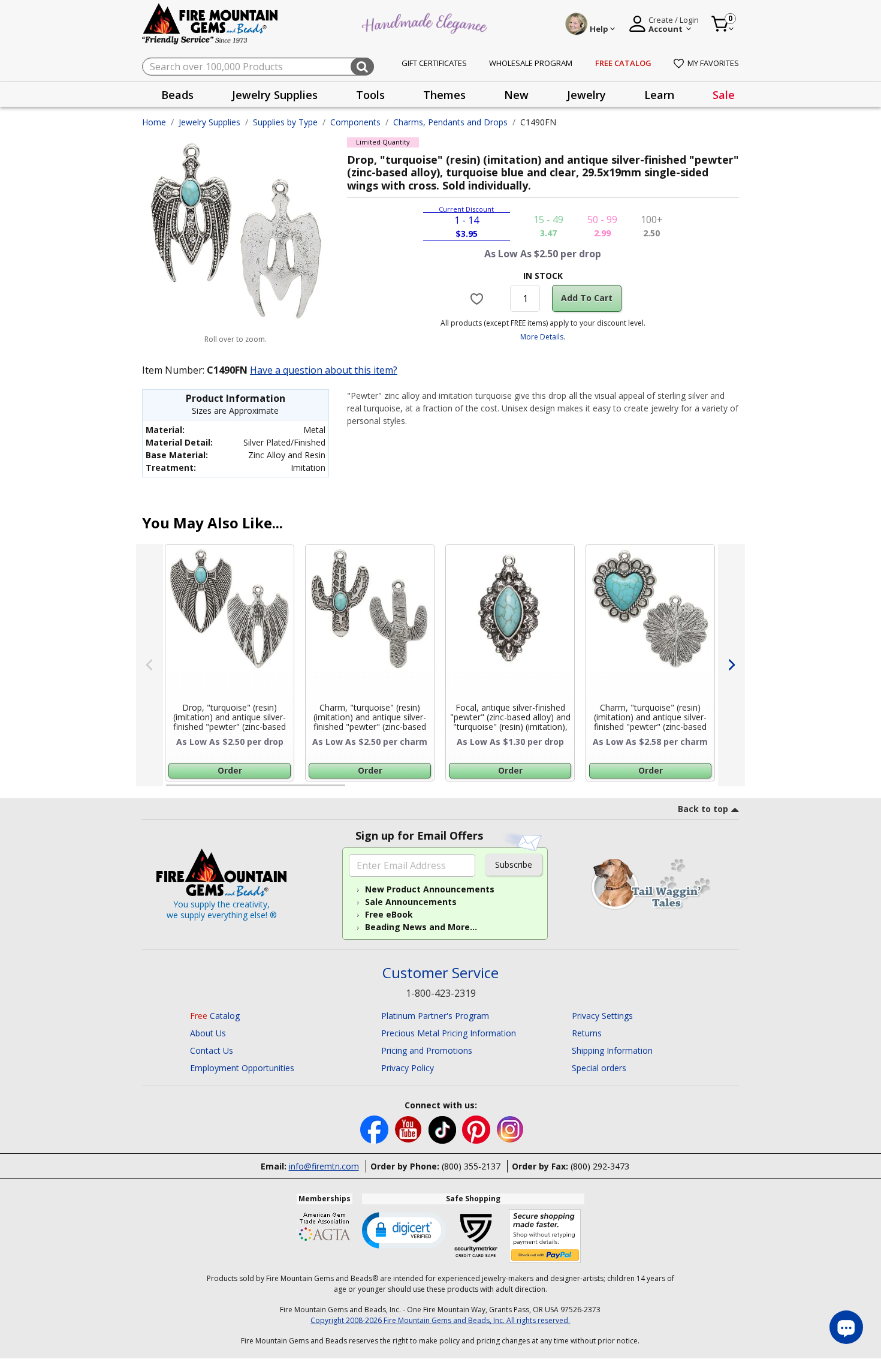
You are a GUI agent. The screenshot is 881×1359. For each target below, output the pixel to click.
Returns (587, 1033)
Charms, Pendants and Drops (450, 122)
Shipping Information (612, 1050)
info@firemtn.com (324, 1166)
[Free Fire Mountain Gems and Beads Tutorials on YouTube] (409, 1128)
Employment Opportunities (242, 1068)
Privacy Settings (602, 1015)
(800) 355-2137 (471, 1166)
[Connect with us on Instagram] (510, 1128)
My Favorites (713, 63)
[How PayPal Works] (545, 1236)
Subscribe (513, 864)
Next (731, 665)
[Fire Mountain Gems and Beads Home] (210, 23)
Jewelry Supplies (209, 122)
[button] (404, 1229)
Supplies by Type (285, 122)
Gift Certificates (434, 63)
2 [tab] (357, 790)
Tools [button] (370, 95)
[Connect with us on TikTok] (443, 1128)
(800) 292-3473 (600, 1166)
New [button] (516, 95)
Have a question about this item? (323, 370)
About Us (208, 1033)
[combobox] (258, 67)
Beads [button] (177, 95)
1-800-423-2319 (441, 993)
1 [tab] (172, 790)
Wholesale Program (530, 63)
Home (154, 122)
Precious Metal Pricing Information (448, 1033)
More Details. (542, 337)
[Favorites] (478, 298)
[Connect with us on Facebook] (375, 1128)
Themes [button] (444, 95)
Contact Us (211, 1050)
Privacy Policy (407, 1068)
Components (355, 122)
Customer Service (440, 973)
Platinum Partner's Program (435, 1015)
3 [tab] (542, 790)
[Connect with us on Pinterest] (477, 1128)
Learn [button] (659, 95)
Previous (149, 665)
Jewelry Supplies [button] (275, 95)
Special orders (599, 1068)
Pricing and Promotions (426, 1050)
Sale (724, 95)
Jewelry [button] (586, 95)
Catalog (215, 1015)
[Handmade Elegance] (426, 22)
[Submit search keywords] (362, 67)
